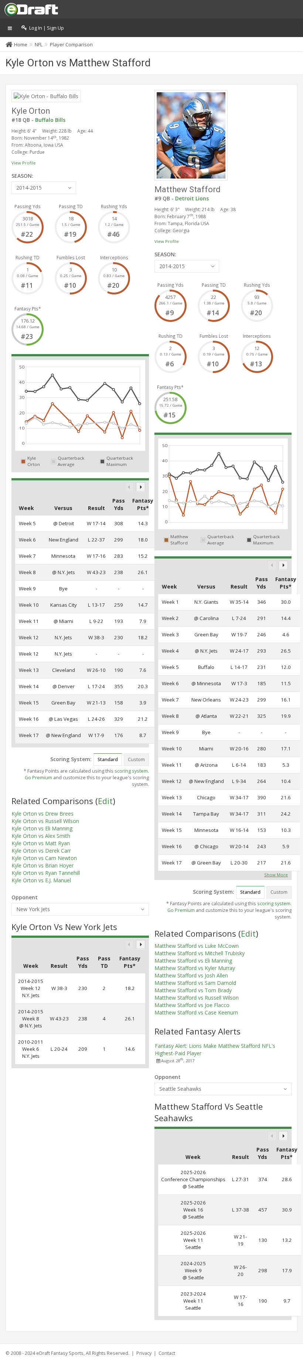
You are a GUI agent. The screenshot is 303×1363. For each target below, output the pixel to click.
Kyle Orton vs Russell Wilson (45, 820)
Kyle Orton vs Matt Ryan (40, 843)
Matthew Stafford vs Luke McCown (196, 945)
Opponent (24, 897)
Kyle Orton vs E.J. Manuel (41, 880)
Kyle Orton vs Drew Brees (42, 813)
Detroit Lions (192, 198)
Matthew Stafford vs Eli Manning (193, 960)
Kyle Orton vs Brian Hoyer (42, 865)
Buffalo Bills (50, 119)
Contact (167, 1353)
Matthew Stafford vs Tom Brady (193, 990)
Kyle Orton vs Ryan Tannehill (45, 872)
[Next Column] (140, 486)
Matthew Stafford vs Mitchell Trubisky (199, 953)
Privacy (144, 1353)
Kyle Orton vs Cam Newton (44, 858)
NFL (38, 44)
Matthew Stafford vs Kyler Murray (194, 968)
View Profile (23, 163)
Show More (276, 874)
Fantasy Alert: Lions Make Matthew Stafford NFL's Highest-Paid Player (215, 1049)
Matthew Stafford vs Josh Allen (191, 975)
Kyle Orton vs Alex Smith (40, 835)
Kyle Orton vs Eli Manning (41, 828)
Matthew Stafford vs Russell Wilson (196, 997)
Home (20, 44)
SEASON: (22, 175)
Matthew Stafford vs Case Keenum (196, 1012)
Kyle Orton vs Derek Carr (41, 850)
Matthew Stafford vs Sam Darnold (195, 982)
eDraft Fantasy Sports (60, 1353)
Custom (136, 759)
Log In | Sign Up (45, 28)
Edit (105, 800)
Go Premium (38, 777)
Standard (108, 759)
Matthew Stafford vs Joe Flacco (191, 1005)
